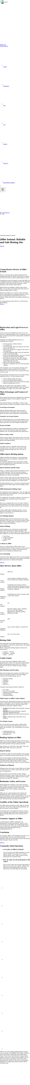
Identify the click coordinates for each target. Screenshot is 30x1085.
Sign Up (6, 46)
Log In (1, 46)
